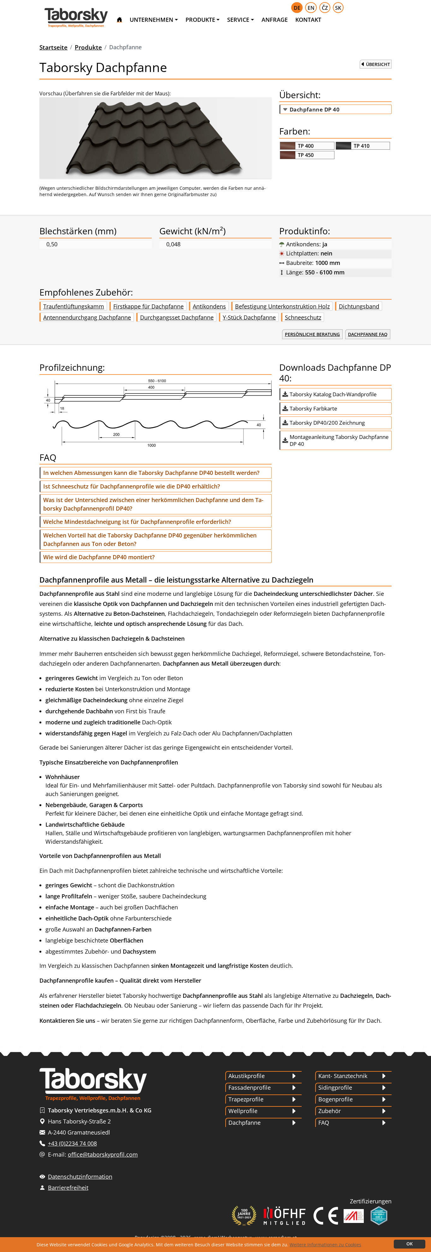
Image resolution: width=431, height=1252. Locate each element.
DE (297, 7)
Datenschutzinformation (80, 1176)
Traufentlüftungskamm (73, 306)
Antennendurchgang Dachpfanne (87, 317)
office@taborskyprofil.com (103, 1154)
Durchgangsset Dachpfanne (177, 317)
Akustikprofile (246, 1076)
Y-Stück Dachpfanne (249, 317)
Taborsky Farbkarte (313, 408)
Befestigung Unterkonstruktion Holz (282, 306)
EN (311, 7)
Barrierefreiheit (68, 1187)
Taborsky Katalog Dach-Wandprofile (333, 394)
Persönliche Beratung (312, 334)
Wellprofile (242, 1111)
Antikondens (209, 306)
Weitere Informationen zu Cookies (325, 1245)
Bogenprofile (335, 1099)
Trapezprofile (245, 1099)
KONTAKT (308, 19)
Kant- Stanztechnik (342, 1076)
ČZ (325, 7)
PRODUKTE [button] (200, 19)
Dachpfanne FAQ (367, 334)
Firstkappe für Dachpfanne (148, 306)
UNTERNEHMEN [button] (151, 19)
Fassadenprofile (249, 1087)
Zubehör (329, 1111)
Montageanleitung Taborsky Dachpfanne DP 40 (339, 440)
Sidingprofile (335, 1087)
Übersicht (378, 64)
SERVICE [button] (238, 19)
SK (338, 7)
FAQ (323, 1122)
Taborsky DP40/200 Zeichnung (327, 422)
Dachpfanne (244, 1122)
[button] (155, 473)
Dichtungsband (359, 306)
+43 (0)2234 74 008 (72, 1143)
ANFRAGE (275, 19)
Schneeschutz (303, 317)
